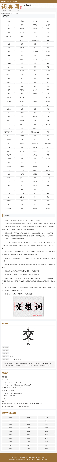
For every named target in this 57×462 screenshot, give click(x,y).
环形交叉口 (48, 59)
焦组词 (28, 434)
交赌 (48, 200)
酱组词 (10, 441)
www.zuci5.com (24, 457)
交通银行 (9, 139)
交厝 (22, 55)
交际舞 (48, 158)
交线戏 (35, 181)
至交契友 (22, 120)
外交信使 (48, 124)
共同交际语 (48, 143)
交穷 (9, 32)
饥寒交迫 (9, 178)
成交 (9, 48)
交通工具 (35, 185)
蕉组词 (28, 438)
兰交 (35, 78)
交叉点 (22, 193)
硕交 (35, 67)
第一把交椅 (35, 143)
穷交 (9, 143)
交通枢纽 (22, 21)
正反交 (48, 113)
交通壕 (35, 90)
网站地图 (10, 456)
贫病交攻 (48, 101)
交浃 (22, 67)
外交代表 (35, 147)
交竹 (35, 197)
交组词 (16, 13)
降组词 (46, 438)
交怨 (22, 82)
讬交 (9, 59)
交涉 (48, 193)
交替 (48, 116)
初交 (35, 135)
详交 (35, 63)
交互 (9, 86)
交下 (48, 82)
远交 (48, 78)
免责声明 (15, 456)
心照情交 (9, 166)
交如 (9, 105)
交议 (22, 185)
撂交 (48, 48)
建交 (48, 86)
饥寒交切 (48, 151)
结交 (48, 120)
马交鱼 (35, 59)
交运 (22, 189)
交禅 (48, 135)
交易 (48, 21)
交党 (22, 116)
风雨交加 (35, 116)
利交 (48, 128)
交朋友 (9, 120)
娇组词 (10, 421)
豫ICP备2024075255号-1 (41, 457)
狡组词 (28, 427)
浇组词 (28, 417)
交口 (22, 78)
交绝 (22, 74)
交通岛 (9, 135)
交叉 (48, 90)
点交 (48, 28)
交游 (9, 78)
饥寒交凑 (22, 90)
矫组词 (28, 424)
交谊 (48, 132)
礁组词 (46, 434)
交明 (48, 166)
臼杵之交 (22, 143)
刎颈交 (22, 40)
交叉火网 (35, 101)
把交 (35, 32)
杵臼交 (22, 124)
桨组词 (28, 445)
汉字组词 (27, 5)
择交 (22, 25)
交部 (35, 178)
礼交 (22, 93)
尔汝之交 (35, 93)
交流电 (9, 109)
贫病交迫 (48, 55)
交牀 (22, 147)
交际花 (22, 197)
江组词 (28, 448)
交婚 (22, 128)
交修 (35, 162)
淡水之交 (22, 70)
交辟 (9, 93)
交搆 (22, 36)
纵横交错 (22, 59)
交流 (9, 185)
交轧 (35, 86)
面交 (35, 109)
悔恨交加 (9, 74)
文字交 (35, 105)
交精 (35, 189)
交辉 (22, 181)
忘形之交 (35, 124)
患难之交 (22, 101)
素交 (9, 204)
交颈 (48, 162)
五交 (22, 44)
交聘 (22, 200)
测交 (9, 124)
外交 (48, 74)
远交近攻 (22, 166)
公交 (9, 28)
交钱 (48, 63)
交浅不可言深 (35, 51)
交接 (48, 32)
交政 (22, 105)
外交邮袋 (22, 135)
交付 (9, 25)
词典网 (2, 1)
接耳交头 (48, 174)
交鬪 (9, 170)
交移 (9, 128)
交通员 (35, 28)
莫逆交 (35, 151)
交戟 (22, 204)
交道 (48, 105)
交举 (22, 109)
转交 (35, 139)
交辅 (35, 70)
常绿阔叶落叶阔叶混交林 (9, 132)
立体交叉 (9, 189)
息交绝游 (48, 51)
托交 (35, 200)
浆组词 (46, 448)
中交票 (22, 170)
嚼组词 (28, 421)
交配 (22, 86)
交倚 (48, 189)
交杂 (22, 208)
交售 (48, 109)
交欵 (9, 51)
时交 (48, 185)
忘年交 (48, 70)
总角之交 (9, 101)
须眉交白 (22, 113)
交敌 (9, 70)
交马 (35, 48)
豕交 (35, 44)
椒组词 (10, 438)
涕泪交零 (35, 166)
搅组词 (46, 421)
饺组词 (10, 431)
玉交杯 (9, 181)
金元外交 (9, 208)
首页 (7, 13)
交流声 (35, 36)
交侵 (9, 116)
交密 (48, 139)
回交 (48, 36)
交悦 (9, 162)
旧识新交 (35, 25)
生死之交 (48, 178)
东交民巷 (22, 174)
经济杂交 (48, 204)
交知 (9, 197)
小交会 (48, 208)
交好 (22, 162)
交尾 (9, 21)
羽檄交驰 (35, 208)
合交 (48, 181)
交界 (48, 40)
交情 (35, 82)
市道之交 (35, 128)
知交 (35, 204)
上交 (48, 197)
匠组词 (28, 441)
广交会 (35, 21)
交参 (22, 139)
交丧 (22, 158)
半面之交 (9, 158)
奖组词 (10, 445)
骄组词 (46, 417)
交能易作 (35, 174)
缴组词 (28, 431)
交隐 (22, 155)
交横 (9, 44)
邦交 (48, 93)
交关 (9, 67)
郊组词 (10, 417)
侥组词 (46, 424)
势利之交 (9, 82)
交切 (22, 132)
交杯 (22, 51)
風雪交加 (22, 28)
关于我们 (19, 456)
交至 (35, 193)
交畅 (9, 147)
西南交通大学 (35, 40)
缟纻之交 (22, 32)
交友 (9, 193)
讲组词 (46, 441)
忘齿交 (9, 151)
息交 (9, 90)
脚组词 (10, 427)
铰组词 (10, 424)
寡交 (48, 147)
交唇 (48, 67)
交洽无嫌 (9, 200)
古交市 (22, 151)
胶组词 (10, 434)
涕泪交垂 (48, 170)
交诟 (35, 158)
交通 (22, 63)
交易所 (48, 25)
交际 (35, 74)
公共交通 (9, 63)
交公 (35, 55)
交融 (35, 120)
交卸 (48, 44)
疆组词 (10, 448)
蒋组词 (46, 445)
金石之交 (35, 155)
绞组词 (46, 431)
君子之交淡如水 (35, 132)
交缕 (9, 174)
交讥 (9, 40)
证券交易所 (9, 36)
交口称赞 (22, 48)
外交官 (9, 155)
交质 (48, 155)
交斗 (9, 113)
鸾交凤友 (22, 178)
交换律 (48, 97)
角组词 (46, 427)
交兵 (35, 113)
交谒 (9, 55)
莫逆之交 (35, 170)
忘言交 (22, 97)
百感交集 (9, 97)
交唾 (35, 97)
